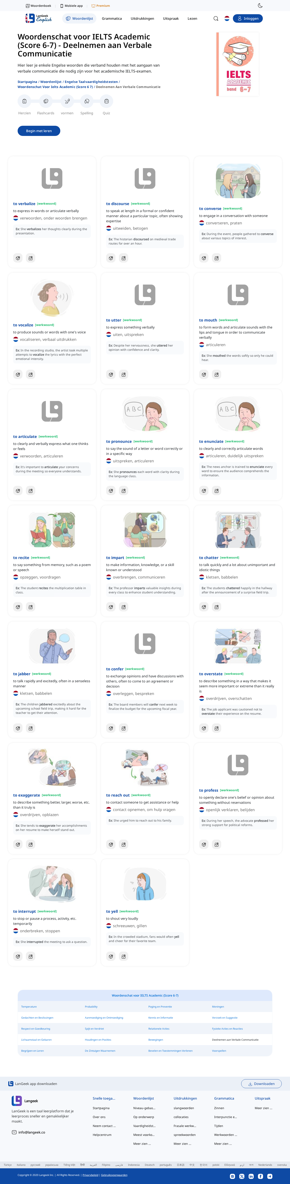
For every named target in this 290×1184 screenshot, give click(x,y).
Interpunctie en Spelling (226, 1117)
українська (51, 1165)
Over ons (99, 1117)
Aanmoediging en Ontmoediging (104, 1017)
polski (216, 1165)
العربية (93, 1165)
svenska (282, 1165)
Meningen (218, 1006)
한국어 (203, 1165)
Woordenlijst (51, 82)
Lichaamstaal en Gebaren (36, 1039)
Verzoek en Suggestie (225, 1017)
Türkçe (8, 1165)
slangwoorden (184, 1108)
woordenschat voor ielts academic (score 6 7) (55, 87)
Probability (91, 1006)
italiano (21, 1165)
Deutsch (150, 1165)
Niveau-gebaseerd (145, 1108)
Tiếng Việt (69, 1165)
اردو (242, 1165)
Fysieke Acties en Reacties (227, 1028)
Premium (103, 6)
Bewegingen (155, 1039)
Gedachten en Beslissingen (37, 1017)
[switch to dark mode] (260, 5)
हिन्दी (82, 1165)
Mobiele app (74, 6)
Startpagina (27, 82)
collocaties (181, 1117)
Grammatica (224, 1098)
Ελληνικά (229, 1165)
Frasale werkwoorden (185, 1126)
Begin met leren (39, 131)
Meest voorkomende (145, 1135)
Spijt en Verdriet (94, 1028)
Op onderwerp (143, 1117)
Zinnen (219, 1108)
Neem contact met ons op (104, 1126)
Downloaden (264, 1083)
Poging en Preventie (160, 1006)
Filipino (106, 1165)
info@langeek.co (31, 1132)
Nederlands (265, 1165)
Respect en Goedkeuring (35, 1028)
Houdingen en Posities (98, 1039)
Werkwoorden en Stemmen (226, 1135)
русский (35, 1165)
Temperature (29, 1006)
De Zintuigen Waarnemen (100, 1051)
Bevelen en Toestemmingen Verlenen (170, 1051)
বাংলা (251, 1165)
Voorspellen (219, 1051)
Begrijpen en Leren (32, 1051)
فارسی (119, 1165)
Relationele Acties (158, 1028)
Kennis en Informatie (160, 1017)
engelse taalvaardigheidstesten (91, 82)
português (166, 1165)
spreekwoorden (185, 1135)
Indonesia (134, 1165)
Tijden (218, 1126)
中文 (192, 1165)
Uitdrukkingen (185, 1098)
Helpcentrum (102, 1135)
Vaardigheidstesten (145, 1126)
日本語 (180, 1165)
